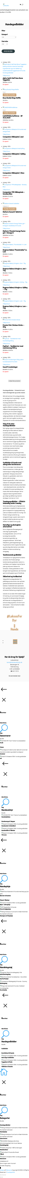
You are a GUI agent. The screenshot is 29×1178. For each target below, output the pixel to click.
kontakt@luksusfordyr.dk (14, 662)
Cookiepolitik (11, 1172)
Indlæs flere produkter (14, 381)
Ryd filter (8, 51)
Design (2, 1170)
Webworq (9, 1170)
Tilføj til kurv (6, 75)
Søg (1, 733)
